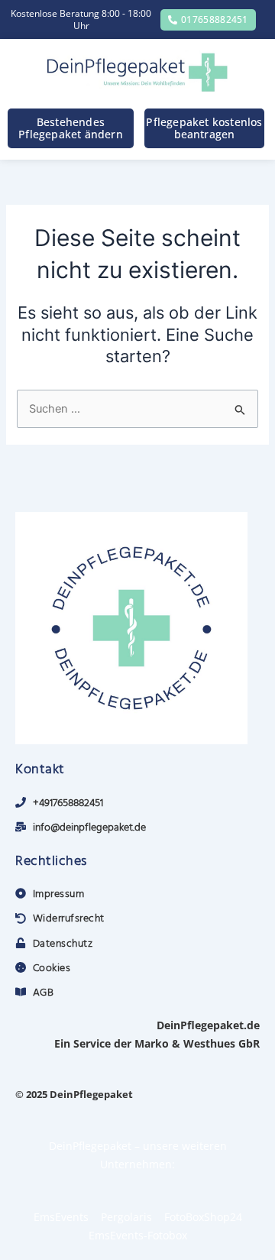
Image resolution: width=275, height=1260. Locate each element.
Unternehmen (136, 1164)
